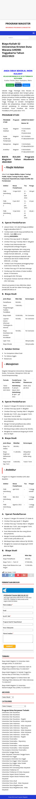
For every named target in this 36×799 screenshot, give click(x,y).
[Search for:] (18, 37)
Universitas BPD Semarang (11, 765)
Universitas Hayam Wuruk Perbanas (13, 774)
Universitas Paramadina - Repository (14, 741)
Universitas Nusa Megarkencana (12, 785)
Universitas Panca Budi (9, 781)
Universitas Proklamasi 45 (10, 770)
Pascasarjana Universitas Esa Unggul (14, 759)
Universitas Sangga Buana (10, 752)
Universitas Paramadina (9, 739)
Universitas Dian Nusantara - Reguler (14, 719)
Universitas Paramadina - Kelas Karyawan (15, 745)
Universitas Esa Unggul (9, 756)
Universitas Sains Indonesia (11, 723)
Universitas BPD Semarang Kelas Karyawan (16, 768)
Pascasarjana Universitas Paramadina (14, 750)
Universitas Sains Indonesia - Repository (15, 728)
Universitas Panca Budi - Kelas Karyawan (15, 783)
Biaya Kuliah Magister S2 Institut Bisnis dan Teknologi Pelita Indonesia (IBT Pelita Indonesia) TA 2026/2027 (17, 680)
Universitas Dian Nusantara (11, 712)
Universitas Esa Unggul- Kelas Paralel (14, 763)
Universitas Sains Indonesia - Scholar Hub (15, 734)
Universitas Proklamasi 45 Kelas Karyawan (15, 772)
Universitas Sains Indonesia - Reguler (14, 737)
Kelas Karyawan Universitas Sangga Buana (16, 754)
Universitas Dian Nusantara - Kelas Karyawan (16, 721)
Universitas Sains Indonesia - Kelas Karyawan (16, 726)
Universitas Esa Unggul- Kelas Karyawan (15, 761)
